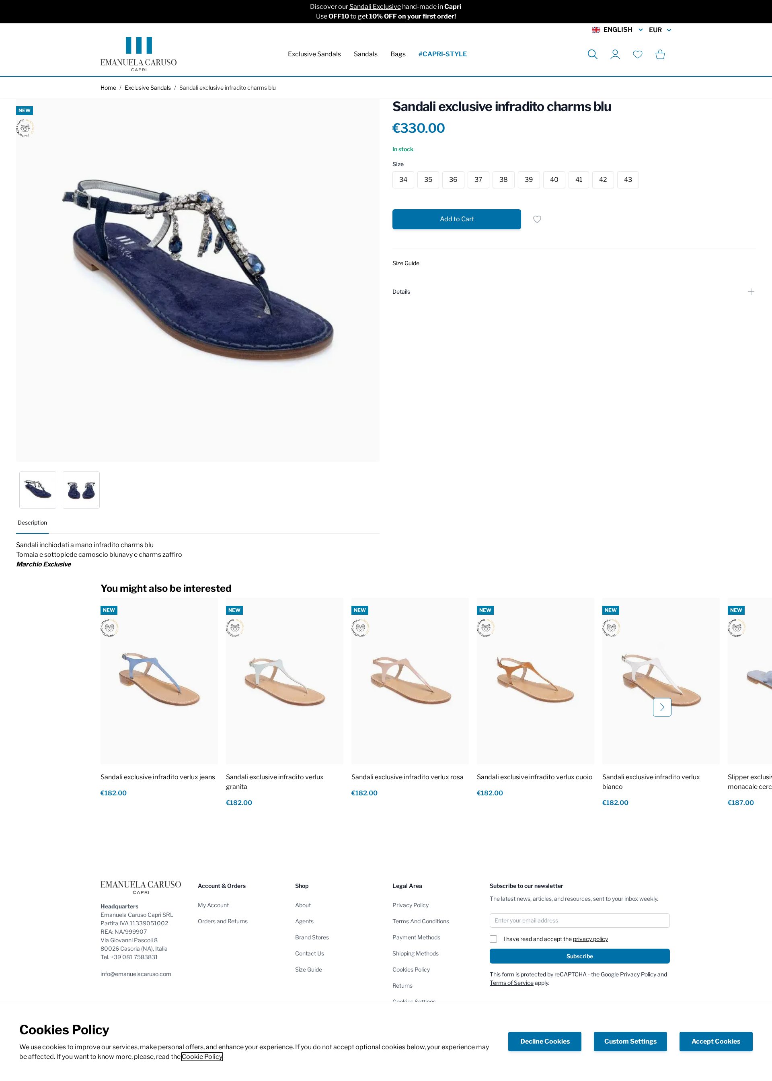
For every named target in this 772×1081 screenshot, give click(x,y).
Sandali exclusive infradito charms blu (227, 87)
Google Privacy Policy (628, 974)
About (303, 905)
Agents (304, 921)
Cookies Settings (414, 1001)
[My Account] (615, 54)
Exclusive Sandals (314, 54)
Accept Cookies (716, 1041)
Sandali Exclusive (375, 6)
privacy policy (590, 938)
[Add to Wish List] (537, 219)
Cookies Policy (411, 969)
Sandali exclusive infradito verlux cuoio (535, 777)
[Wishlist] (638, 54)
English (618, 29)
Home (108, 87)
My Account (213, 905)
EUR (655, 30)
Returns (402, 985)
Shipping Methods (415, 953)
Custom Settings (630, 1041)
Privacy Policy (410, 905)
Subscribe (580, 956)
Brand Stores (312, 937)
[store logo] (139, 54)
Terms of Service (512, 982)
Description (32, 522)
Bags (398, 54)
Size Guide (308, 969)
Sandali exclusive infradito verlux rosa (407, 777)
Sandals (366, 54)
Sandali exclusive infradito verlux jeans (158, 777)
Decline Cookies (545, 1041)
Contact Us (309, 953)
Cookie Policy (202, 1056)
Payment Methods (416, 937)
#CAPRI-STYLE (443, 54)
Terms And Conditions (420, 921)
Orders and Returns (223, 921)
